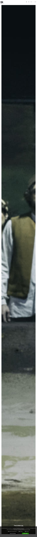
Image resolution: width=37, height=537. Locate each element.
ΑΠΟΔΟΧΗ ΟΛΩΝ (25, 533)
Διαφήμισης (27, 531)
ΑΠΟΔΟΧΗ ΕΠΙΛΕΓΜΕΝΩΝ (13, 533)
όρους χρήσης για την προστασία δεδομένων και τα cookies (22, 529)
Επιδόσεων (21, 531)
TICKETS (29, 2)
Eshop (31, 2)
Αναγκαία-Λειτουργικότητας (13, 531)
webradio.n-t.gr (26, 2)
